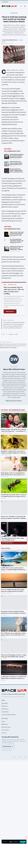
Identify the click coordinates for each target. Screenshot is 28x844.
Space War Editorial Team (10, 40)
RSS (10, 750)
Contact (4, 733)
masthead (14, 347)
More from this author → (14, 400)
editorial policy (16, 397)
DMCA (25, 757)
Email (16, 334)
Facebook (11, 334)
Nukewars (5, 706)
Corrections (5, 730)
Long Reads (5, 711)
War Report (5, 709)
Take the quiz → (10, 311)
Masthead (5, 724)
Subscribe (5, 1)
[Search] (21, 6)
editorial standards (4, 347)
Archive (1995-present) (9, 714)
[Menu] (24, 6)
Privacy (14, 757)
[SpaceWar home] (9, 6)
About (3, 721)
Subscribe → (8, 746)
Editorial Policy (6, 727)
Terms (20, 757)
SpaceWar (5, 703)
